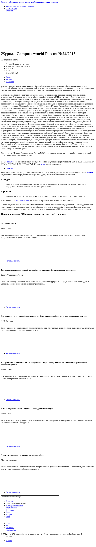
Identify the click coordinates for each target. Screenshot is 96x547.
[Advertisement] (34, 31)
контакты (10, 528)
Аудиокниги (11, 508)
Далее (8, 77)
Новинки (10, 510)
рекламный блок (23, 200)
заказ (8, 525)
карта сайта (11, 530)
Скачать (9, 168)
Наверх (9, 541)
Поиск (9, 512)
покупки (10, 162)
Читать (9, 79)
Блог (8, 517)
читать (43, 164)
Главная (9, 501)
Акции (9, 514)
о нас (8, 523)
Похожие (10, 82)
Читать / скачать (13, 261)
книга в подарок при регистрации (20, 6)
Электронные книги (14, 505)
